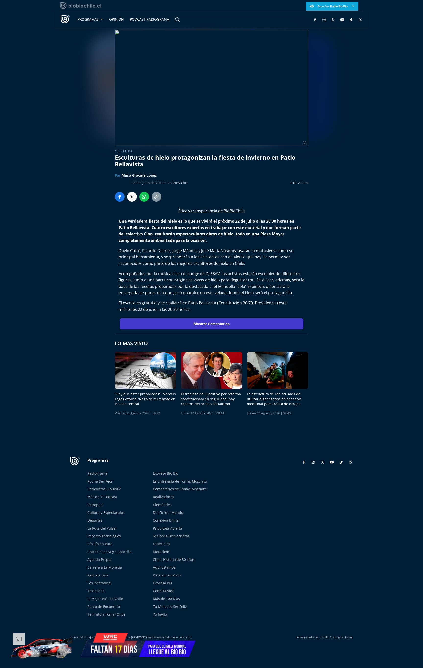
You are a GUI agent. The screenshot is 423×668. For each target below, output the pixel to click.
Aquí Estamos (164, 567)
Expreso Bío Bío (165, 473)
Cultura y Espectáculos (106, 512)
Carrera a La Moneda (104, 567)
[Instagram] (324, 19)
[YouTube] (342, 19)
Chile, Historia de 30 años (174, 559)
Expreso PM (162, 583)
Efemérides (162, 504)
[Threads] (360, 19)
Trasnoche (96, 590)
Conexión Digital (166, 520)
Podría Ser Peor (100, 481)
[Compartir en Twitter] (132, 197)
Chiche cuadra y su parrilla (109, 551)
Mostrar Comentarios (212, 324)
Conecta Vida (163, 590)
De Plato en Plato (167, 575)
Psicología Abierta (167, 528)
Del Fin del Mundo (168, 512)
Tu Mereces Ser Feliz (170, 606)
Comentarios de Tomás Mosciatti (180, 489)
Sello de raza (97, 575)
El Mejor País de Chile (105, 598)
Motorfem (161, 551)
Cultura (124, 151)
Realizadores (163, 497)
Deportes (94, 520)
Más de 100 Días (166, 598)
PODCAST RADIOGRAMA (149, 19)
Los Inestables (99, 583)
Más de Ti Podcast (102, 497)
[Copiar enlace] (156, 197)
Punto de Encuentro (103, 606)
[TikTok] (351, 19)
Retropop (95, 504)
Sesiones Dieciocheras (171, 536)
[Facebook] (315, 19)
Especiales (161, 543)
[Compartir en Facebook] (120, 197)
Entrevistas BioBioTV (104, 489)
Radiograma (97, 473)
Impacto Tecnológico (104, 536)
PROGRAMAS (88, 19)
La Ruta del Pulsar (102, 528)
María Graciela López (139, 175)
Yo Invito (160, 614)
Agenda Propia (99, 559)
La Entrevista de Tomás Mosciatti (180, 481)
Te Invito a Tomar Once (106, 614)
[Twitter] (333, 19)
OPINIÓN (116, 19)
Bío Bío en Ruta (99, 543)
